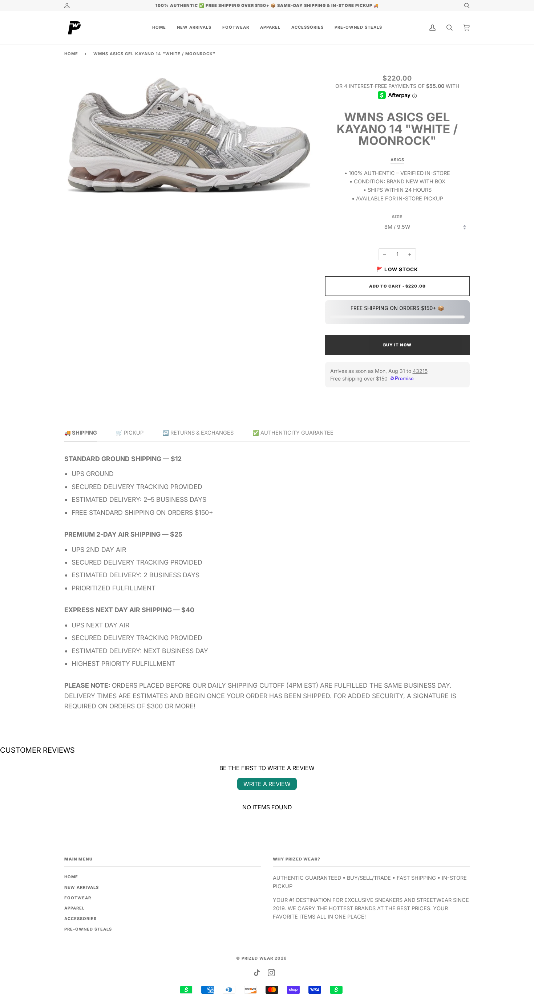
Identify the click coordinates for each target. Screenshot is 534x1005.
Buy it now (397, 344)
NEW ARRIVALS (81, 887)
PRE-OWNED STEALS (88, 929)
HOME (71, 876)
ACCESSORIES (80, 918)
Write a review (267, 784)
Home (71, 53)
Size (397, 216)
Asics (397, 159)
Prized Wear (257, 958)
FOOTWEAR (77, 897)
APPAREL (74, 908)
